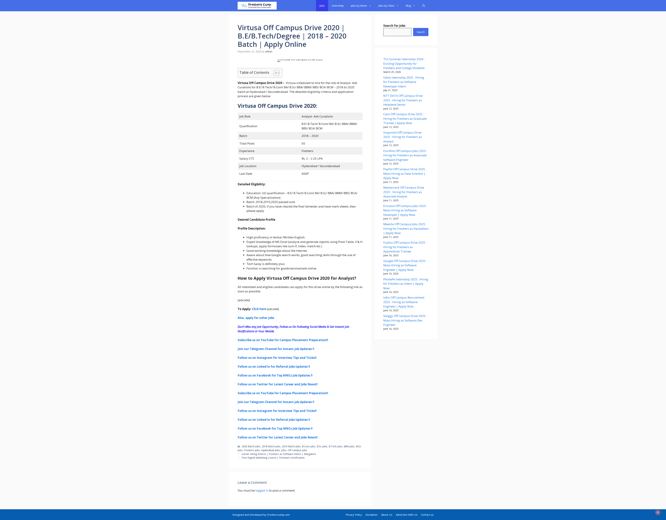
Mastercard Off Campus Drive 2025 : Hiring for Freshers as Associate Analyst (403, 191)
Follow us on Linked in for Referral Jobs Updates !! (274, 367)
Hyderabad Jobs (270, 450)
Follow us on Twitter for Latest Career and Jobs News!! (278, 384)
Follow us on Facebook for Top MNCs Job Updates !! (275, 375)
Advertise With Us (406, 514)
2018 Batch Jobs (271, 446)
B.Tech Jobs (335, 446)
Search (421, 32)
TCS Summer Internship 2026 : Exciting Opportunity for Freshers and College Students (404, 63)
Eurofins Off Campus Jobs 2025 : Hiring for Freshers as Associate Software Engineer (405, 155)
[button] (423, 5)
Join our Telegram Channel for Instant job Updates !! (276, 349)
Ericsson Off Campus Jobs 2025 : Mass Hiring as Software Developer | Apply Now (405, 210)
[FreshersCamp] (257, 5)
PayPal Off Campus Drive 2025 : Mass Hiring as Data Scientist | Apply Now (404, 173)
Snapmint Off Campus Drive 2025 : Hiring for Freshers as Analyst (402, 136)
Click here (259, 309)
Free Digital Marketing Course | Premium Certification (273, 457)
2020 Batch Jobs (251, 446)
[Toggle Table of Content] (275, 73)
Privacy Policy (354, 514)
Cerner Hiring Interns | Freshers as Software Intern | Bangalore (279, 454)
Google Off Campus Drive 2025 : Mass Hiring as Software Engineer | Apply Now (405, 265)
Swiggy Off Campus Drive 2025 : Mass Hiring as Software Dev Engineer (405, 320)
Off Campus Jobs (297, 450)
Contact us (427, 514)
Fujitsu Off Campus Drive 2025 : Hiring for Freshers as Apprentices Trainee (405, 246)
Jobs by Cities (386, 5)
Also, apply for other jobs (256, 318)
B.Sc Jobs (322, 446)
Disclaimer (371, 514)
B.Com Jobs (308, 446)
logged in (261, 490)
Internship (338, 5)
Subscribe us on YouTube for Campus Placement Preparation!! (283, 340)
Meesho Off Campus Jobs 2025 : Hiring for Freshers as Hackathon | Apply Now (405, 228)
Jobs (322, 5)
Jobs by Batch (359, 5)
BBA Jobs (349, 446)
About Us (386, 514)
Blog (408, 5)
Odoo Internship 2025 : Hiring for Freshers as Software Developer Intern (403, 81)
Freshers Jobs (252, 450)
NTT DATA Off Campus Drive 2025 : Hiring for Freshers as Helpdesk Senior (403, 100)
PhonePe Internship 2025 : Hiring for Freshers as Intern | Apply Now (405, 283)
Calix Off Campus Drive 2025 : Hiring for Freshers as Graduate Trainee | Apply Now (405, 118)
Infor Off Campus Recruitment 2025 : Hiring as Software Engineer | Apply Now (403, 301)
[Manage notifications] (658, 512)
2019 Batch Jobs (291, 446)
